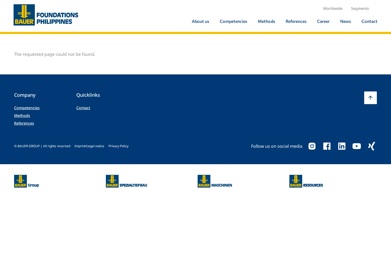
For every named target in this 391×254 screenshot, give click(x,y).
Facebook (327, 146)
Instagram (312, 146)
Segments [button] (360, 8)
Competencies (27, 107)
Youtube (356, 146)
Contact (83, 107)
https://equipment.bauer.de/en (215, 178)
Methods (22, 115)
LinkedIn (341, 146)
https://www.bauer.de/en (26, 178)
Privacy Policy (118, 146)
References (24, 123)
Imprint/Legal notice (89, 146)
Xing (371, 146)
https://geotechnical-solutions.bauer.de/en (126, 181)
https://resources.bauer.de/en (306, 178)
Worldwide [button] (333, 8)
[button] (370, 97)
